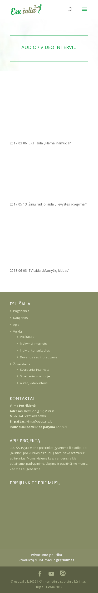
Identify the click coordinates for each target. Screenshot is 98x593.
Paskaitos (27, 336)
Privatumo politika (46, 555)
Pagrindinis (21, 311)
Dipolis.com (45, 587)
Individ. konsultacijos (35, 350)
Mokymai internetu (33, 343)
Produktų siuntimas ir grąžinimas (46, 560)
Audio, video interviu (34, 383)
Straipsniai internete (34, 369)
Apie (16, 324)
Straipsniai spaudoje (35, 376)
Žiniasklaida (21, 364)
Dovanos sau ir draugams (38, 357)
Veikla (17, 331)
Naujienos (20, 318)
